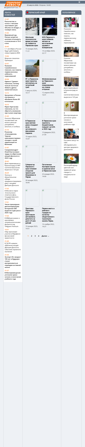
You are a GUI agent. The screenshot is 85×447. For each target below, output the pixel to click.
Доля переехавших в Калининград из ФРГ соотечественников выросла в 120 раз (12, 166)
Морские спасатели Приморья (12, 59)
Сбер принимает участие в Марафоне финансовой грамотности (12, 235)
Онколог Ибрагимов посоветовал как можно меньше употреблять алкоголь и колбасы (12, 122)
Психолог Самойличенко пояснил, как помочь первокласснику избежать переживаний (13, 71)
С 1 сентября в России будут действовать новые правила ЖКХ (13, 51)
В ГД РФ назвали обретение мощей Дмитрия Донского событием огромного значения (13, 247)
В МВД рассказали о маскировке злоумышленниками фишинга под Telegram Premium (13, 222)
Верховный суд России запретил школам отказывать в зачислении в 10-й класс (13, 39)
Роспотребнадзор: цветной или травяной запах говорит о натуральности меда (71, 171)
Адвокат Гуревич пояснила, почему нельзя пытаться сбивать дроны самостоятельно (12, 85)
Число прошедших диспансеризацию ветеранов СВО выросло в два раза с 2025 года (13, 208)
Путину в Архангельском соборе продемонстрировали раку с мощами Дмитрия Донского (13, 180)
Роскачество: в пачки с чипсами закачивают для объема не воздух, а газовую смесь (13, 25)
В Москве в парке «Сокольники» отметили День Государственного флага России (11, 195)
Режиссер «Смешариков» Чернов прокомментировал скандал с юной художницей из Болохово (12, 138)
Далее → (45, 236)
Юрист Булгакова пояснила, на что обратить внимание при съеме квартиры (13, 110)
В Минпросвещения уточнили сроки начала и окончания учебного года (13, 276)
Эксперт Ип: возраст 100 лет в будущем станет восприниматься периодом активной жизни (13, 262)
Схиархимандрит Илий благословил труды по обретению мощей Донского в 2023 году (13, 154)
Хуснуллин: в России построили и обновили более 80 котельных (13, 98)
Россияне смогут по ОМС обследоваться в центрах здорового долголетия (71, 145)
